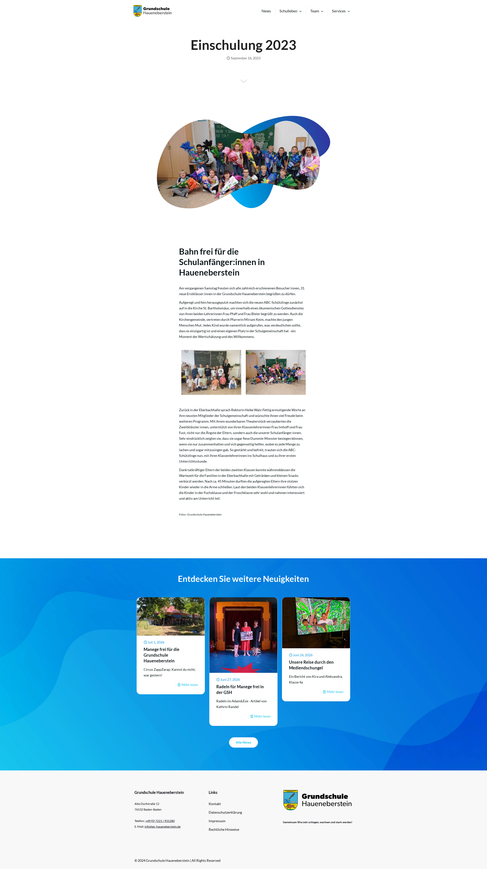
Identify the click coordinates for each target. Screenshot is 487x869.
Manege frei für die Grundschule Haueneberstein (161, 655)
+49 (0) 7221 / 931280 (160, 821)
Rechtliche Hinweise (224, 829)
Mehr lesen (189, 685)
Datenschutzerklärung (225, 812)
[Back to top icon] (469, 861)
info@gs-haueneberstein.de (163, 826)
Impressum (217, 821)
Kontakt (215, 804)
